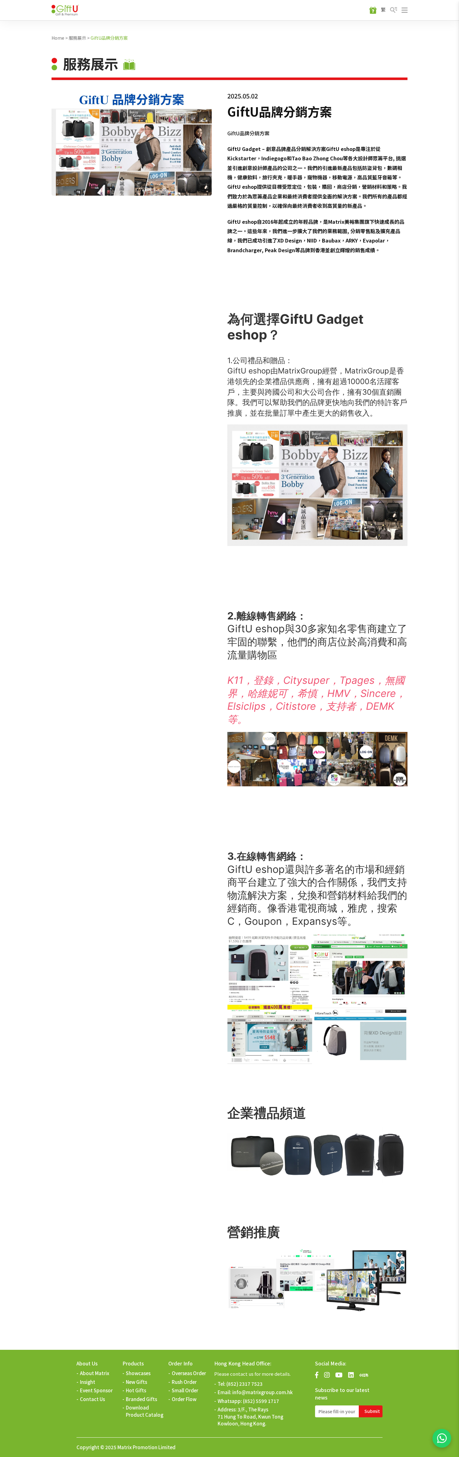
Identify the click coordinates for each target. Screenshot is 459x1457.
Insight (87, 1382)
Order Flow (184, 1399)
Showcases (138, 1373)
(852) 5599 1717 (261, 1401)
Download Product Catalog (144, 1411)
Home (58, 38)
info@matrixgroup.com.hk (262, 1392)
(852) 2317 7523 (244, 1383)
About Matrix (94, 1373)
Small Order (185, 1390)
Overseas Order (189, 1373)
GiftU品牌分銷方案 (109, 38)
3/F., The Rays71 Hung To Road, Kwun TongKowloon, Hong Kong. (250, 1416)
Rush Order (184, 1382)
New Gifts (136, 1382)
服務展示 (77, 38)
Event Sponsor (96, 1390)
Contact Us (92, 1399)
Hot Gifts (136, 1390)
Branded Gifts (141, 1399)
